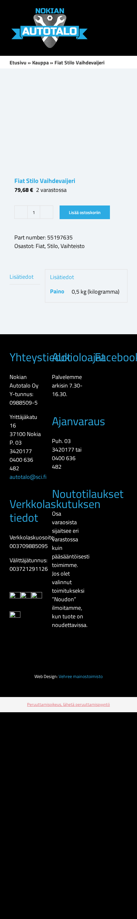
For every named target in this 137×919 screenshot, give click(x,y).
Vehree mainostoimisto (81, 676)
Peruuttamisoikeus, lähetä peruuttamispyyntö (68, 704)
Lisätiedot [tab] (21, 276)
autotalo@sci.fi (28, 477)
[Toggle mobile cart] (102, 9)
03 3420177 (21, 446)
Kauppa (40, 62)
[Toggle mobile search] (113, 9)
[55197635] (68, 122)
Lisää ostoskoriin (85, 212)
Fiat (40, 246)
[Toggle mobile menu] (124, 9)
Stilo (52, 246)
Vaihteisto (73, 246)
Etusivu (18, 62)
